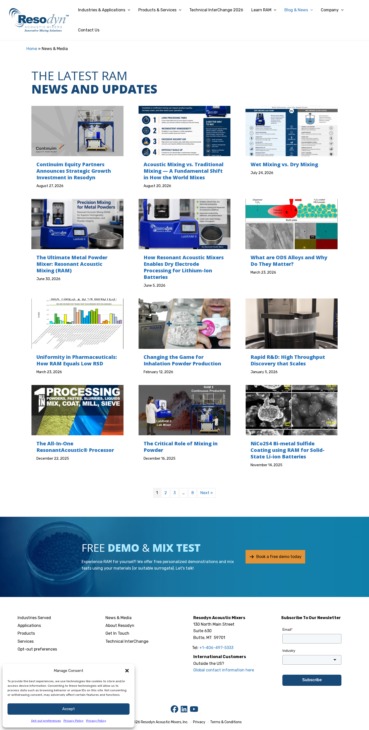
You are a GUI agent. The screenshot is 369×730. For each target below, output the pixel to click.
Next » (206, 492)
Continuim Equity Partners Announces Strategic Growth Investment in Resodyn (73, 171)
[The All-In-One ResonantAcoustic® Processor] (77, 409)
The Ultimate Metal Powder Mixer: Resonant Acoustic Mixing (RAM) (71, 264)
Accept (68, 709)
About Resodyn (119, 625)
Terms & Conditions (225, 722)
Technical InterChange (126, 641)
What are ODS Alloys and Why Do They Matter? (289, 260)
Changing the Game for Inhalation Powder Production (182, 360)
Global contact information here (223, 670)
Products (26, 633)
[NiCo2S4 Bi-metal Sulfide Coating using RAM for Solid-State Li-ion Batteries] (291, 409)
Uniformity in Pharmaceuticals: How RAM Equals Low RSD (76, 360)
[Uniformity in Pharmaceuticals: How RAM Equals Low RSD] (77, 323)
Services (26, 641)
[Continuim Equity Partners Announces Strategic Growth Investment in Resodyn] (77, 130)
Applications (29, 625)
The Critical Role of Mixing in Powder (181, 446)
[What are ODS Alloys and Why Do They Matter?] (291, 223)
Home (31, 48)
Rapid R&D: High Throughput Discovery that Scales (288, 360)
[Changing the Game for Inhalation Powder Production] (185, 323)
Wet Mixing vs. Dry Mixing (284, 164)
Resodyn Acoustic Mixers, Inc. (164, 722)
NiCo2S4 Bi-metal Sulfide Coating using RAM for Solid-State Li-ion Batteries (288, 450)
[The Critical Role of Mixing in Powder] (185, 409)
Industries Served (34, 617)
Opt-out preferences (46, 720)
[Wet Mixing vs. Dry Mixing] (291, 130)
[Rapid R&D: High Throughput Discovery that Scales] (291, 323)
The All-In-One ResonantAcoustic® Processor (75, 446)
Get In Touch (117, 633)
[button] (127, 670)
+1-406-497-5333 (216, 647)
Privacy (199, 722)
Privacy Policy (74, 720)
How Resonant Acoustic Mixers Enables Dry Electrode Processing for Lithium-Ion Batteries (184, 267)
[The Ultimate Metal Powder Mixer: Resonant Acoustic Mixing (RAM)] (77, 223)
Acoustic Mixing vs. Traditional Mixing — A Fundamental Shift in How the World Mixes (183, 171)
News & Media (118, 617)
